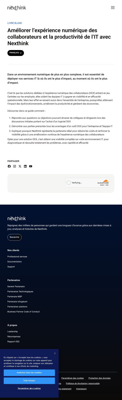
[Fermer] (55, 353)
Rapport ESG (13, 341)
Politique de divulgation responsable (83, 383)
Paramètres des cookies (72, 378)
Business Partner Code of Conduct (23, 311)
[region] (29, 373)
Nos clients (13, 250)
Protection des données (100, 378)
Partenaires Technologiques (20, 291)
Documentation (14, 261)
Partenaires (13, 280)
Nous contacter (15, 355)
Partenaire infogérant (17, 301)
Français (14, 52)
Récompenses (13, 336)
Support (11, 266)
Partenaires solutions (17, 306)
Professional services (17, 256)
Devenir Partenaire (16, 286)
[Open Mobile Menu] (113, 8)
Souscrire (14, 237)
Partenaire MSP (14, 296)
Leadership (12, 331)
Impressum (81, 389)
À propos (12, 325)
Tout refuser (29, 380)
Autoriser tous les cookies (29, 372)
